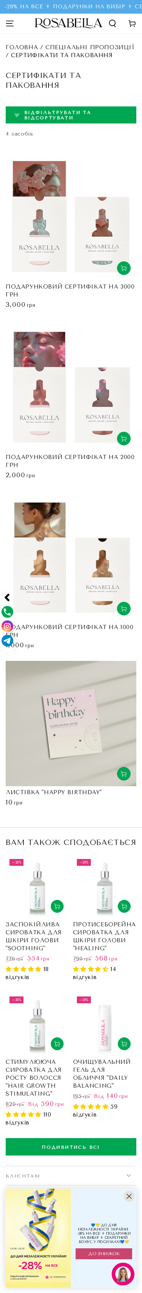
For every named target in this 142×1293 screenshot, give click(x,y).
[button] (112, 23)
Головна (22, 47)
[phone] (7, 612)
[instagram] (7, 626)
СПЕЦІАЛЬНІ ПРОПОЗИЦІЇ (89, 47)
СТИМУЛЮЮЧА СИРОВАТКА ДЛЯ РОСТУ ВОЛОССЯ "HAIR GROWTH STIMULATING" (34, 1078)
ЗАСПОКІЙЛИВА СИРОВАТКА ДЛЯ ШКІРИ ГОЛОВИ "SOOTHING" (34, 936)
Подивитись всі (71, 1147)
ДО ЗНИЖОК (103, 1253)
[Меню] (10, 23)
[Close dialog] (128, 1196)
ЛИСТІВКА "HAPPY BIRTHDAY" (54, 792)
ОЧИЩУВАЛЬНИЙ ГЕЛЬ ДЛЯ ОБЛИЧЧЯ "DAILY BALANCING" (102, 1074)
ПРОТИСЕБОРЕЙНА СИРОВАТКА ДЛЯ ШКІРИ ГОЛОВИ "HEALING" (104, 936)
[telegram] (7, 640)
